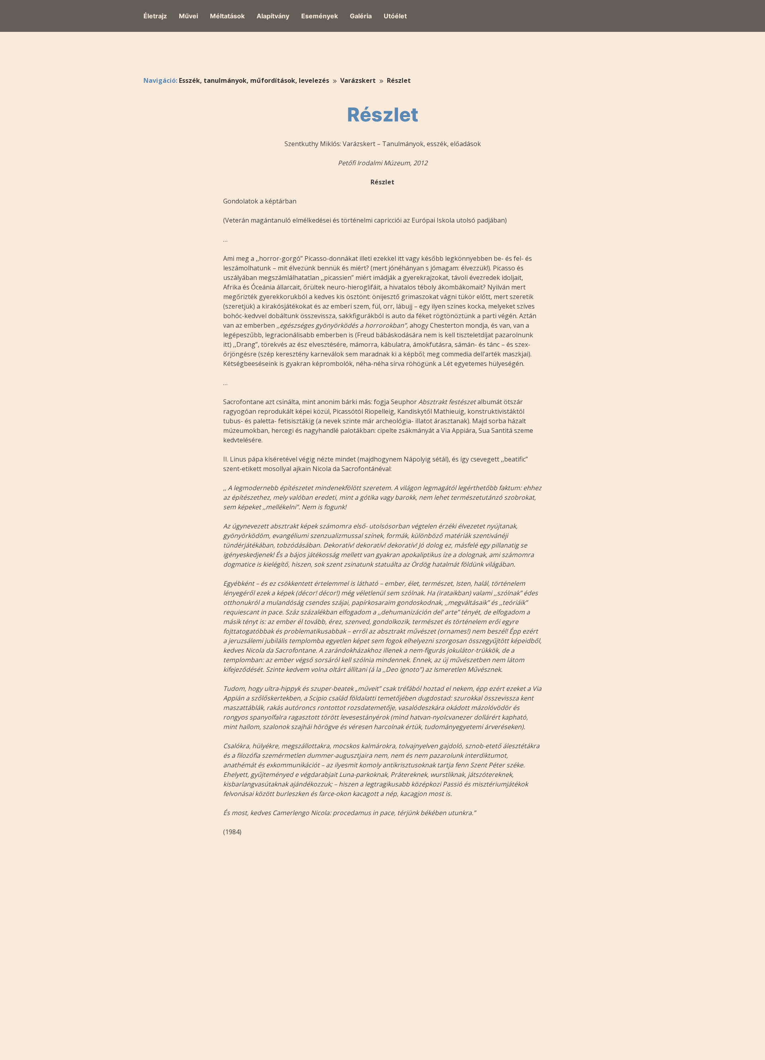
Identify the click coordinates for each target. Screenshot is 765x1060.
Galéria (361, 16)
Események (319, 16)
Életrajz (155, 16)
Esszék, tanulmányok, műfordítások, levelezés (254, 80)
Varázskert (358, 80)
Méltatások (227, 16)
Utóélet (395, 16)
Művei (188, 16)
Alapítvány (273, 16)
